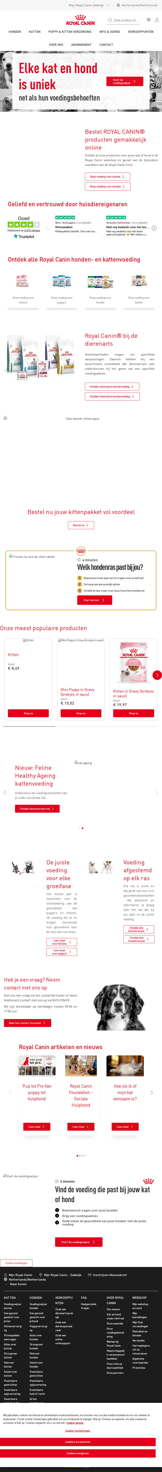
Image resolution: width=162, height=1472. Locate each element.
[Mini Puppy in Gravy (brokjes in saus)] (81, 680)
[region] (81, 1435)
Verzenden (138, 1340)
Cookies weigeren (78, 1453)
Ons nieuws (113, 1309)
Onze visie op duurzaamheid (115, 1365)
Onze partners (115, 1372)
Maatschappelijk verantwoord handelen (115, 1354)
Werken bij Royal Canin (114, 1343)
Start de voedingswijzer (122, 81)
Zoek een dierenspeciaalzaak (63, 1326)
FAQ (84, 1297)
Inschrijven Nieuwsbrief (110, 1275)
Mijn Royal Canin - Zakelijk (62, 1275)
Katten (10, 1297)
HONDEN (36, 1297)
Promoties (138, 1367)
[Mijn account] (157, 19)
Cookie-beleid (74, 1422)
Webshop (139, 1297)
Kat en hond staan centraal (115, 1316)
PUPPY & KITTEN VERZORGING (69, 31)
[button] (157, 675)
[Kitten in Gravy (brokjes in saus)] (133, 680)
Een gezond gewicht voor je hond (37, 1317)
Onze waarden (115, 1323)
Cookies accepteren (77, 1441)
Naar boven (18, 1284)
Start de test (91, 600)
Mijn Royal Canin (20, 1275)
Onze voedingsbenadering (115, 1332)
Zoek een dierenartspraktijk (64, 1313)
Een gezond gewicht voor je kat (12, 1317)
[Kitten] (28, 680)
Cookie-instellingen (16, 1263)
